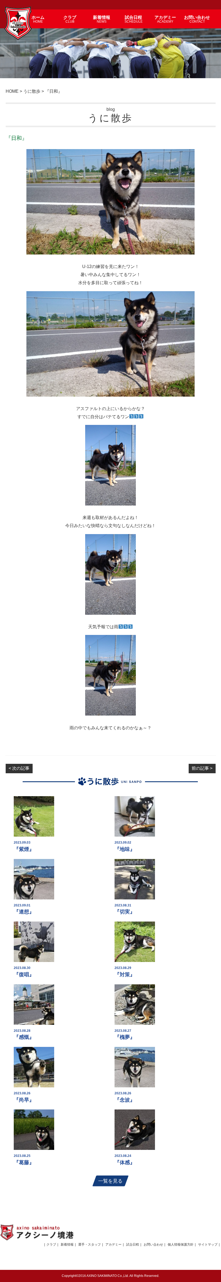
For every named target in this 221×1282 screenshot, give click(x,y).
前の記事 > (202, 768)
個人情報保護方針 (181, 1244)
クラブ (51, 1244)
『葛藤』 (24, 1162)
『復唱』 (24, 974)
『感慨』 (24, 1037)
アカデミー (113, 1244)
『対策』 (125, 974)
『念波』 (125, 1100)
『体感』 (125, 1162)
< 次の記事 (19, 768)
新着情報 (67, 1244)
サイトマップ (207, 1244)
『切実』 (125, 912)
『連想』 (24, 912)
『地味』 (125, 849)
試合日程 (132, 1244)
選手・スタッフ (89, 1244)
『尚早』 (24, 1100)
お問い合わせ (153, 1244)
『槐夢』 (125, 1037)
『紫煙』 (24, 849)
